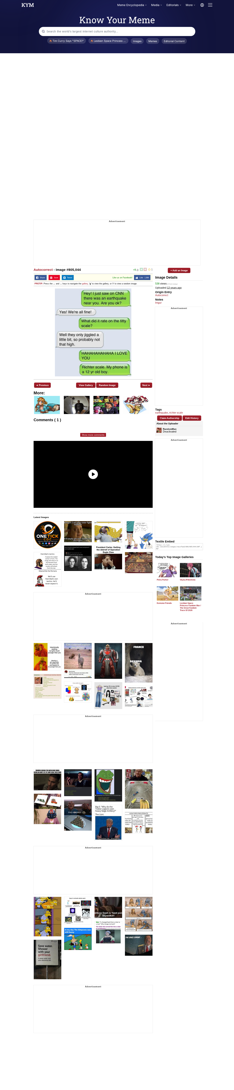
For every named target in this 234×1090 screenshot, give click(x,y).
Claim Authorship (169, 418)
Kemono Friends (164, 603)
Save (55, 278)
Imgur (158, 302)
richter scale (176, 412)
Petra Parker (162, 580)
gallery (85, 283)
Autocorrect (43, 269)
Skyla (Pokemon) (187, 580)
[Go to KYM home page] (27, 5)
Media (155, 5)
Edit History (192, 418)
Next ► (146, 385)
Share (41, 278)
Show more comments (93, 435)
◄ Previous (42, 385)
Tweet (69, 278)
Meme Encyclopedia (130, 5)
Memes (152, 41)
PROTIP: (39, 283)
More (189, 5)
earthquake (161, 412)
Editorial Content (174, 41)
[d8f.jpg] (93, 332)
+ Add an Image (179, 270)
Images (137, 41)
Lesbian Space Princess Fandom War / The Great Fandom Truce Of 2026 (190, 606)
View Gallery (86, 385)
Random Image (107, 385)
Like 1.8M (143, 278)
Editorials (172, 5)
